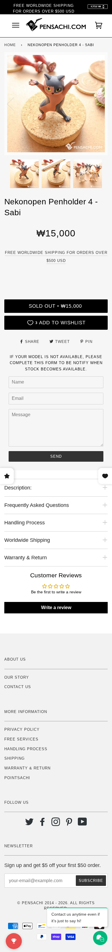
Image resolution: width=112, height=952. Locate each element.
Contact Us (17, 687)
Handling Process (25, 749)
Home (10, 45)
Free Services (21, 739)
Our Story (16, 677)
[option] (56, 103)
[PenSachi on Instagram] (55, 824)
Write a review (56, 607)
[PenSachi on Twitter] (29, 824)
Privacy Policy (22, 729)
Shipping (14, 758)
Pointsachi (17, 778)
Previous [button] (14, 103)
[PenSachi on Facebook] (42, 824)
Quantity (56, 275)
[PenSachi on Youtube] (82, 824)
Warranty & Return (27, 768)
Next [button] (97, 103)
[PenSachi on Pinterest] (69, 824)
